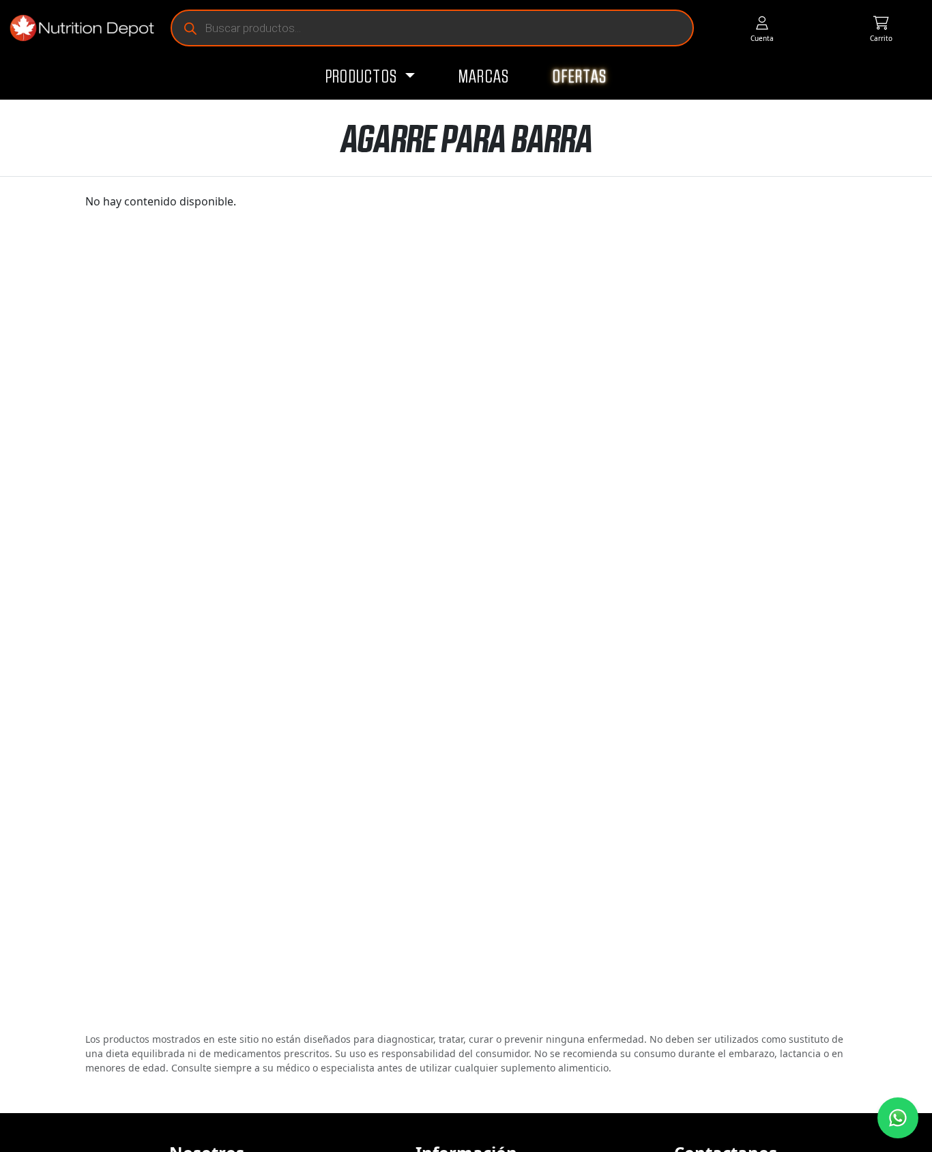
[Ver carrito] (881, 28)
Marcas (484, 77)
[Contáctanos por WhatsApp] (897, 1117)
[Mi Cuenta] (763, 28)
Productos (363, 77)
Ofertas (580, 77)
